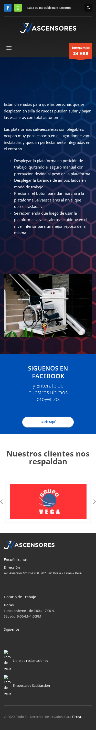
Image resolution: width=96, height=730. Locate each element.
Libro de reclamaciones (30, 660)
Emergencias (81, 51)
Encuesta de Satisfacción (31, 685)
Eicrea (76, 716)
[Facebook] (8, 8)
